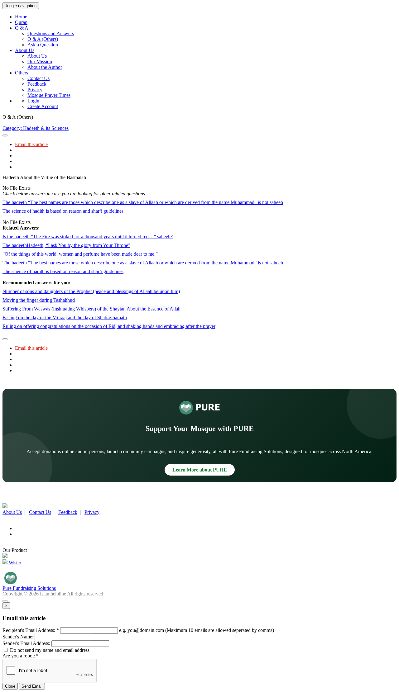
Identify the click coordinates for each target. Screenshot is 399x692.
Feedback (36, 84)
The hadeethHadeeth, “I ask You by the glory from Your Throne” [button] (66, 245)
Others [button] (21, 72)
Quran (21, 22)
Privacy (34, 89)
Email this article (31, 144)
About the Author (44, 67)
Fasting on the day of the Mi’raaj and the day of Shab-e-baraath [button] (64, 317)
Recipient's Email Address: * (30, 630)
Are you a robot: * (20, 655)
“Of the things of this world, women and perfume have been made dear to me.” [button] (80, 254)
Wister (14, 562)
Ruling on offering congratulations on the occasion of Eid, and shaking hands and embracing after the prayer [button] (108, 326)
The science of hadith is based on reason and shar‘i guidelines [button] (62, 211)
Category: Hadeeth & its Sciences (35, 128)
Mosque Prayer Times (48, 95)
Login (33, 100)
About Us (37, 56)
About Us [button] (24, 50)
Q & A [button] (21, 28)
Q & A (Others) (42, 39)
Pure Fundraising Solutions (29, 588)
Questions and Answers (50, 33)
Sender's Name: (17, 636)
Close (10, 686)
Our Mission (39, 61)
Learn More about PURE (199, 469)
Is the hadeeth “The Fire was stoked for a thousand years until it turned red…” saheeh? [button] (87, 236)
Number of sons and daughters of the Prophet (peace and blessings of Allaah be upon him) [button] (91, 291)
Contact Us (38, 78)
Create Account (42, 106)
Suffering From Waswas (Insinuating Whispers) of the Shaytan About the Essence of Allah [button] (91, 308)
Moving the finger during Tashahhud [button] (38, 300)
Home (21, 16)
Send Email (32, 686)
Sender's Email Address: (26, 643)
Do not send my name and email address (49, 650)
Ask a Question (42, 44)
